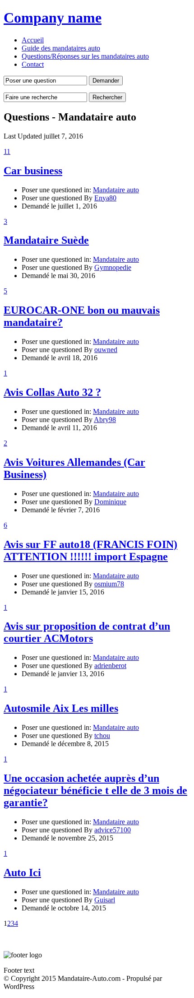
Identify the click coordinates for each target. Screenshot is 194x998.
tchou (102, 735)
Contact (33, 64)
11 (7, 151)
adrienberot (110, 665)
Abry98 (105, 419)
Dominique (110, 502)
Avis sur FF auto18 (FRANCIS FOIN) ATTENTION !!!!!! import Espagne (90, 550)
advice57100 (112, 830)
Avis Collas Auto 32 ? (52, 392)
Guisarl (104, 900)
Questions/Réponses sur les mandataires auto (85, 56)
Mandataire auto (116, 190)
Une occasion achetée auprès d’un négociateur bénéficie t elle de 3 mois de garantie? (95, 790)
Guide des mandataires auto (61, 48)
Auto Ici (22, 872)
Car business (33, 170)
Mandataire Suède (46, 240)
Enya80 (105, 198)
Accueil (33, 40)
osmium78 (109, 584)
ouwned (105, 349)
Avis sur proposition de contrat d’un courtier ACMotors (87, 632)
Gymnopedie (112, 267)
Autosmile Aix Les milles (61, 708)
